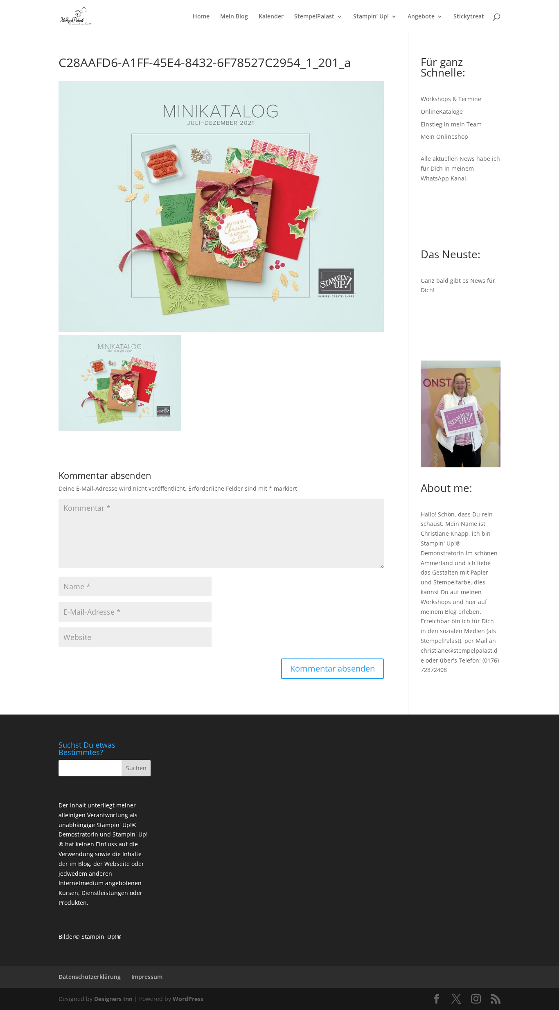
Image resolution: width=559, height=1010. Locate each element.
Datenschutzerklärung (90, 977)
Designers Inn (113, 999)
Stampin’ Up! (371, 17)
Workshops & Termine (451, 99)
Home (201, 17)
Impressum (146, 977)
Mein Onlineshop (444, 136)
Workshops (436, 602)
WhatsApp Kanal (443, 178)
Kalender (271, 17)
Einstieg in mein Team (451, 124)
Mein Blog (234, 17)
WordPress (188, 999)
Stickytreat (468, 17)
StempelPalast (314, 17)
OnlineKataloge (442, 111)
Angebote (421, 17)
